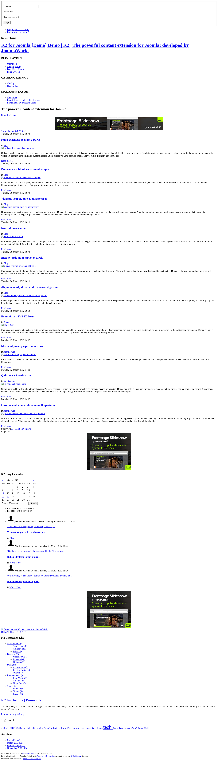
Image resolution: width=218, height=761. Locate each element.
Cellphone (22, 728)
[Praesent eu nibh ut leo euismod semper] (20, 177)
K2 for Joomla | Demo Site (21, 700)
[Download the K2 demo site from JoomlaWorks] (24, 629)
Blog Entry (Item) (15, 69)
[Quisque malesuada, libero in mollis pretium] (23, 413)
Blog (6, 145)
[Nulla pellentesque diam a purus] (17, 148)
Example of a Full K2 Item (17, 316)
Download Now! (9, 115)
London (76, 727)
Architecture (9, 352)
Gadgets (54, 727)
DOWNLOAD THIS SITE (14, 632)
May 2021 (13, 740)
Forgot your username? (18, 32)
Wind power (139, 728)
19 (3, 496)
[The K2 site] (8, 325)
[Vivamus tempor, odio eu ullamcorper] (20, 207)
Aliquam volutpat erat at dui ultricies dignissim (29, 287)
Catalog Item (13, 86)
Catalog (10, 83)
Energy (46, 728)
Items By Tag (13, 72)
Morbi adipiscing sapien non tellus (22, 346)
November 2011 (17, 748)
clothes (29, 728)
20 (8, 496)
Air (8, 728)
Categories (12, 97)
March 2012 (15, 742)
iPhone (63, 727)
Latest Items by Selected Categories (23, 100)
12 (3, 493)
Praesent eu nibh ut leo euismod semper (25, 169)
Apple (14, 728)
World (146, 728)
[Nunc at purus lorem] (12, 236)
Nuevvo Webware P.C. (46, 756)
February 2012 (16, 745)
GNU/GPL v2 (75, 756)
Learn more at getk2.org (12, 714)
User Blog (12, 64)
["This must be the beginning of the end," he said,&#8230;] (11, 521)
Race (88, 727)
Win (133, 728)
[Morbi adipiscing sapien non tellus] (18, 354)
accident (4, 728)
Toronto (116, 728)
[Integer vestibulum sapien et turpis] (18, 266)
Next (25, 429)
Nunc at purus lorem (13, 228)
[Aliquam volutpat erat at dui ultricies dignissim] (24, 295)
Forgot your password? (18, 29)
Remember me (10, 17)
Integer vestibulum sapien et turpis (22, 257)
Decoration (38, 728)
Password (8, 11)
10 (21, 429)
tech (108, 727)
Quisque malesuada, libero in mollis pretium (28, 405)
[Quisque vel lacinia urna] (13, 384)
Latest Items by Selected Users (21, 102)
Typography (125, 728)
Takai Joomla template (32, 758)
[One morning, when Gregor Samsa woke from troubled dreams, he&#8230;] (11, 570)
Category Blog (14, 66)
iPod (69, 728)
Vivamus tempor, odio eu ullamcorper (24, 198)
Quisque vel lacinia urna (16, 375)
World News (15, 562)
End (29, 429)
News (83, 728)
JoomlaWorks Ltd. (29, 753)
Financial (8, 322)
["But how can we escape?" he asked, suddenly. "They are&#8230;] (11, 546)
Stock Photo (97, 728)
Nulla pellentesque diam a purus (20, 139)
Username (8, 6)
